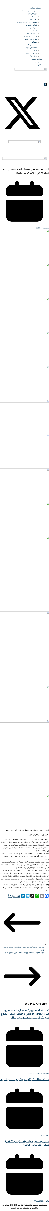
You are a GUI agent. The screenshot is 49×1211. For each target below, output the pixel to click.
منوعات (34, 42)
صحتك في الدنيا (31, 45)
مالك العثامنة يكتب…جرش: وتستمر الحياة (24, 1079)
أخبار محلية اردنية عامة (29, 11)
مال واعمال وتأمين (30, 39)
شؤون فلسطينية (31, 34)
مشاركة (14, 896)
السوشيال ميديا (31, 53)
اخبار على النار (32, 14)
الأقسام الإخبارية (36, 8)
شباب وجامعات (31, 25)
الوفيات (34, 31)
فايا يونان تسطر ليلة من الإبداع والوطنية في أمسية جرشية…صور (23, 948)
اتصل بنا (39, 65)
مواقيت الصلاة (36, 59)
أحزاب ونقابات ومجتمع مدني (27, 22)
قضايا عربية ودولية (30, 36)
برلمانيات (34, 17)
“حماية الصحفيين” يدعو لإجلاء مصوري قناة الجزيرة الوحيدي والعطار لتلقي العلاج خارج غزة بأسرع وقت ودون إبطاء (25, 1014)
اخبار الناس (33, 28)
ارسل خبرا (38, 62)
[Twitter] (22, 132)
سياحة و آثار (33, 56)
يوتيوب (34, 51)
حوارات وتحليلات (31, 20)
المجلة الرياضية (31, 48)
